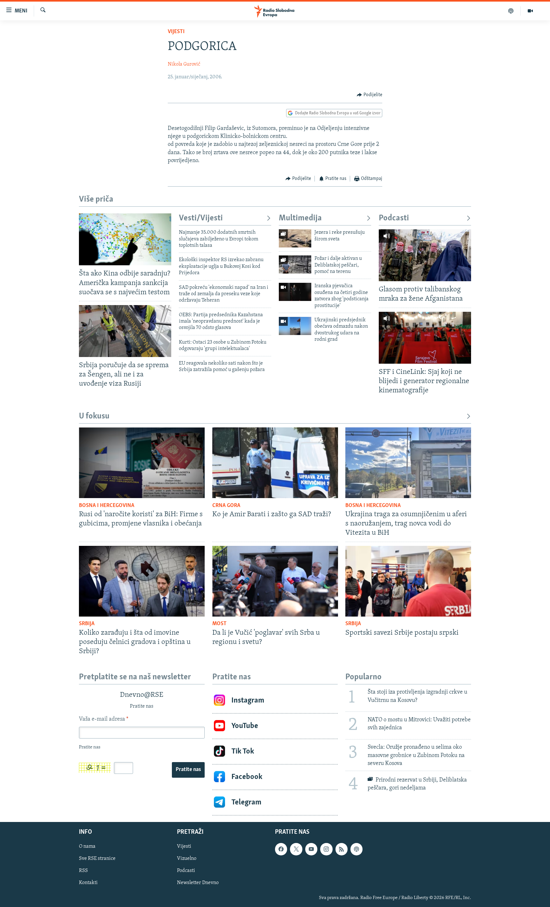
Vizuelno (186, 858)
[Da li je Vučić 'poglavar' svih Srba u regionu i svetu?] (275, 581)
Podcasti (394, 218)
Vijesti (176, 32)
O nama (87, 846)
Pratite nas (188, 770)
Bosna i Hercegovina (106, 506)
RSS (83, 870)
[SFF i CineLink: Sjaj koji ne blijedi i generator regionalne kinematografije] (425, 338)
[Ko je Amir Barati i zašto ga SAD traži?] (275, 462)
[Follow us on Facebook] (281, 849)
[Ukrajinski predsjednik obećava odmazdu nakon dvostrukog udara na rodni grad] (295, 326)
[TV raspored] (356, 849)
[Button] (369, 95)
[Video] (530, 10)
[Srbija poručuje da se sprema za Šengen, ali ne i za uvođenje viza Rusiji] (125, 331)
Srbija (87, 624)
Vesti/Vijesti (201, 218)
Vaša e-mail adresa (103, 719)
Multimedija (300, 218)
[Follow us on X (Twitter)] (296, 849)
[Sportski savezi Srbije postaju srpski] (408, 581)
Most (219, 624)
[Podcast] (511, 10)
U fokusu (94, 416)
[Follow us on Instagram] (326, 849)
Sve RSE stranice (97, 858)
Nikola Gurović (184, 64)
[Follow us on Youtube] (311, 849)
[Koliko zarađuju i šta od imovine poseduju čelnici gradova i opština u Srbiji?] (142, 581)
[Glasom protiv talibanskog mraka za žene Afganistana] (425, 255)
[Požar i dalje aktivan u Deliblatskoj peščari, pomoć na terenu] (295, 264)
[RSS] (341, 849)
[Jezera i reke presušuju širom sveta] (295, 238)
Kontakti (88, 882)
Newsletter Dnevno (198, 882)
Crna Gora (226, 506)
